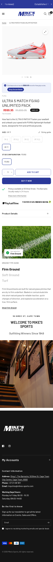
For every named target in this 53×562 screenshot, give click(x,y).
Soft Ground (10, 275)
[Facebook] (5, 446)
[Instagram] (11, 446)
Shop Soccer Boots (15, 89)
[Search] (45, 13)
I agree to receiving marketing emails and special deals (27, 528)
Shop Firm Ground (9, 308)
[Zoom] (45, 31)
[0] (49, 13)
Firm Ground (11, 269)
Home (4, 23)
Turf (5, 281)
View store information (17, 196)
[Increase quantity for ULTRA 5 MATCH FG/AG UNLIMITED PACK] (12, 172)
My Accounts (10, 460)
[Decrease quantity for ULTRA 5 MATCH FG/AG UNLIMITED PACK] (4, 172)
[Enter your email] (48, 522)
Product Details (10, 213)
